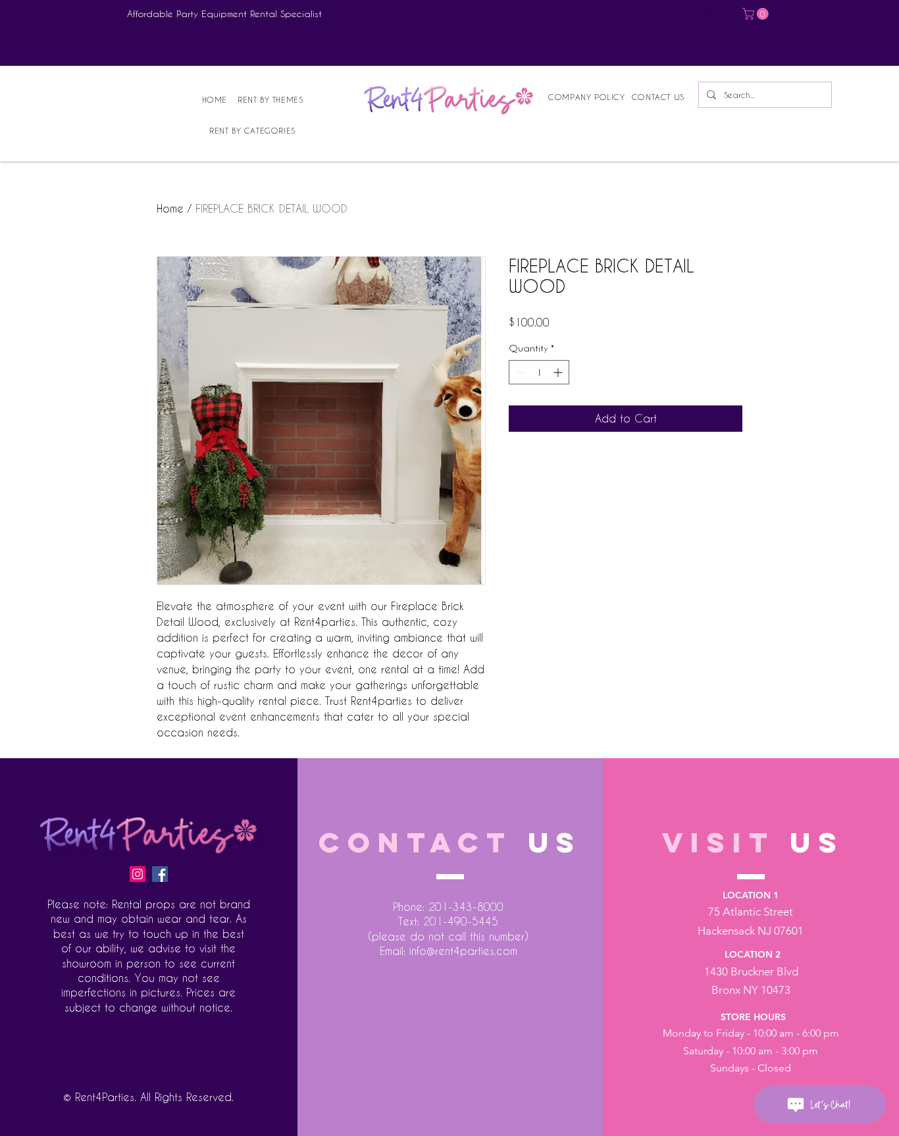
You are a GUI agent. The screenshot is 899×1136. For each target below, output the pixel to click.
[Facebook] (160, 874)
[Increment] (559, 372)
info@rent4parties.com (463, 950)
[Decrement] (519, 372)
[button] (756, 14)
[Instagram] (137, 874)
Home (170, 208)
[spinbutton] (539, 372)
